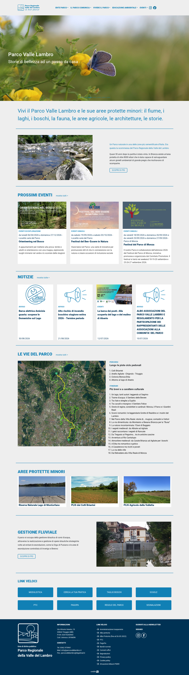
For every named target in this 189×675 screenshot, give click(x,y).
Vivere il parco (101, 8)
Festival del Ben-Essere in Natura (89, 241)
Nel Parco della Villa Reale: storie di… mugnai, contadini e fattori (140, 419)
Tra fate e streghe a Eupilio (123, 400)
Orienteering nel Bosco (31, 241)
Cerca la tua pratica (75, 592)
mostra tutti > (62, 195)
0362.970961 (65, 648)
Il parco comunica (80, 8)
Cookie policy (105, 660)
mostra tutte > (43, 277)
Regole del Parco (114, 605)
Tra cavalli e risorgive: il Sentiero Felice (128, 404)
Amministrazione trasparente (111, 629)
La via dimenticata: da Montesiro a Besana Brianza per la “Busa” (140, 422)
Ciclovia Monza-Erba (120, 377)
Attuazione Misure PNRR (109, 664)
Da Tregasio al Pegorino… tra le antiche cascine (132, 434)
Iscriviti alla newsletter (148, 625)
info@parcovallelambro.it (71, 650)
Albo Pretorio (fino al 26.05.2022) (113, 636)
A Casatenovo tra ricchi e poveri (125, 447)
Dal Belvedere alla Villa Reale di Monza (129, 453)
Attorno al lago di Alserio (122, 380)
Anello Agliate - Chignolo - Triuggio (127, 374)
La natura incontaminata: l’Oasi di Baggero (130, 425)
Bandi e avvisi (105, 647)
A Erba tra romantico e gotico (124, 444)
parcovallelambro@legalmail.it (73, 653)
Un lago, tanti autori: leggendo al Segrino (129, 394)
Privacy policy (105, 657)
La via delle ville (118, 450)
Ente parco (61, 8)
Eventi (143, 8)
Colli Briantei (117, 370)
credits (93, 672)
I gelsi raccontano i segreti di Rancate (128, 431)
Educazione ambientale (124, 8)
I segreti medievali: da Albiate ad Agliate (129, 428)
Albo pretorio (105, 633)
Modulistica (35, 592)
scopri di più (118, 170)
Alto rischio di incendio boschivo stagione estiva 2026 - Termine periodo (72, 314)
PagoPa (75, 605)
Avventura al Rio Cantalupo (123, 437)
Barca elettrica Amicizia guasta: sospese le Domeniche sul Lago (32, 314)
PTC (35, 605)
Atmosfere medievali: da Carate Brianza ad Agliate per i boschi (139, 440)
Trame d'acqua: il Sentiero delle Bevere (128, 397)
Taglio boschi (114, 592)
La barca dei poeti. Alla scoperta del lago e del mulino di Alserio (114, 314)
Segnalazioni (153, 605)
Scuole (153, 592)
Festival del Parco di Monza (139, 244)
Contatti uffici (105, 650)
